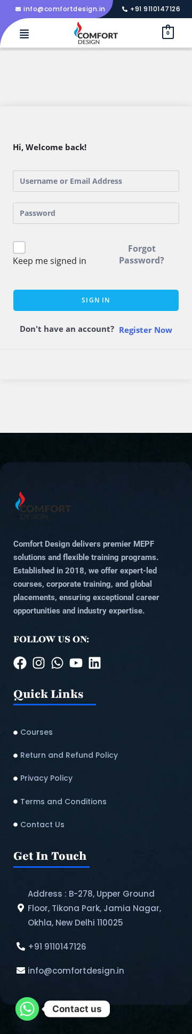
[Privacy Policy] (96, 778)
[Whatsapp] (27, 1009)
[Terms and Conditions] (96, 801)
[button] (24, 34)
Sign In (96, 300)
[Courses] (96, 732)
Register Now (145, 329)
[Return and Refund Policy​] (96, 755)
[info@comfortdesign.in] (61, 9)
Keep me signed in (49, 261)
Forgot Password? (141, 254)
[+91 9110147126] (152, 9)
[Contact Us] (96, 824)
